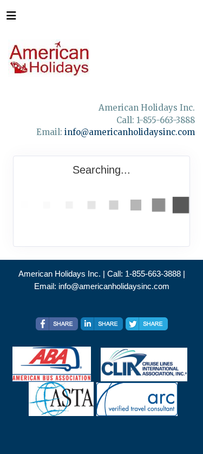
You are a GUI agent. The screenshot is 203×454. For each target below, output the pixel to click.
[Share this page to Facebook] (57, 323)
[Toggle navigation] (11, 18)
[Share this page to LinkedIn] (102, 323)
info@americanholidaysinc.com (129, 132)
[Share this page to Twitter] (147, 323)
